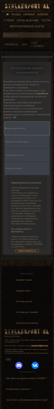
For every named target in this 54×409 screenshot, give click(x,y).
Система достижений (27, 312)
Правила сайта (23, 290)
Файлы (42, 14)
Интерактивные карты (27, 26)
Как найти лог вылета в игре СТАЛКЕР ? (26, 378)
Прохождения (27, 20)
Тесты (46, 20)
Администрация (24, 280)
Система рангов (24, 301)
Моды (16, 14)
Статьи (8, 20)
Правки (28, 14)
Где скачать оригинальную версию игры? (27, 400)
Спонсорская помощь (27, 323)
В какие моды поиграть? (18, 389)
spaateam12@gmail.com (39, 346)
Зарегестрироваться (27, 251)
